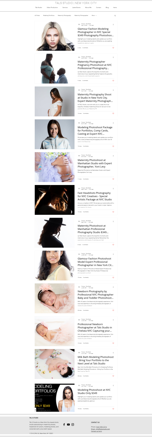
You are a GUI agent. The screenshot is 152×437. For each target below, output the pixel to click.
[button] (65, 7)
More (93, 15)
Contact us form (96, 431)
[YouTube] (68, 424)
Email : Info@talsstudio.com (100, 429)
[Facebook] (64, 424)
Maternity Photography (64, 15)
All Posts (37, 15)
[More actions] (114, 24)
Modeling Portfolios (48, 15)
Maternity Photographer (81, 15)
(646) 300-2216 (101, 427)
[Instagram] (72, 424)
